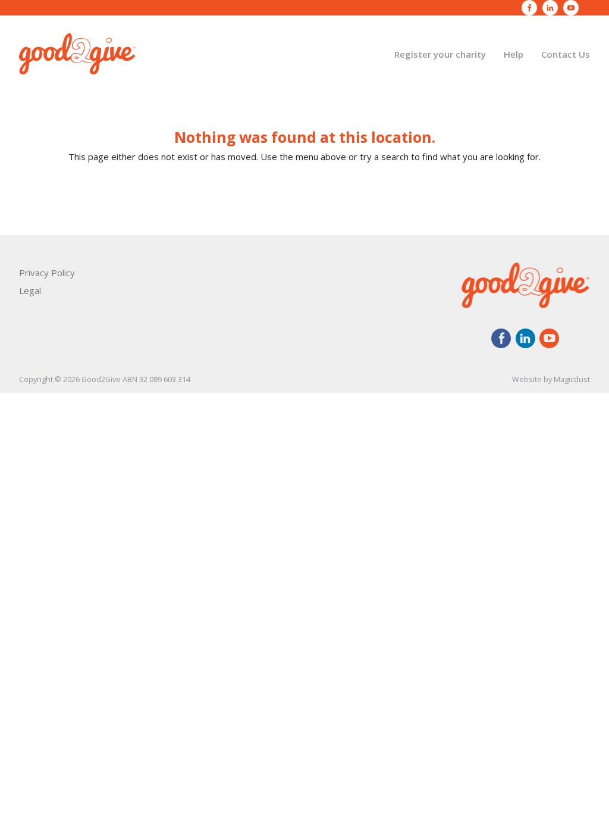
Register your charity (440, 54)
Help (513, 54)
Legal (30, 290)
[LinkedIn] (550, 7)
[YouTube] (571, 7)
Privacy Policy (47, 273)
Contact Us (565, 54)
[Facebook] (529, 7)
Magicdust (572, 379)
